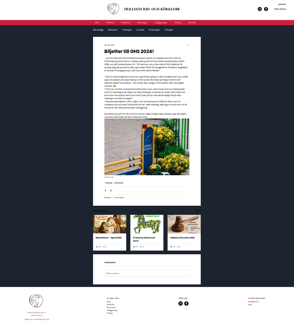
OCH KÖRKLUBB (165, 9)
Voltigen (169, 30)
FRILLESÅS (133, 9)
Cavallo (140, 30)
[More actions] (188, 45)
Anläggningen (112, 310)
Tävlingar (127, 30)
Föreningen (154, 30)
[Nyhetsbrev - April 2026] (109, 224)
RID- (147, 9)
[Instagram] (260, 9)
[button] (127, 22)
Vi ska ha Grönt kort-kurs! (144, 239)
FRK (250, 305)
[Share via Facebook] (105, 190)
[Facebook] (266, 9)
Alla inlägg (98, 30)
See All (198, 210)
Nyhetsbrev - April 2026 (108, 237)
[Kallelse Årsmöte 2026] (184, 224)
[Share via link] (111, 190)
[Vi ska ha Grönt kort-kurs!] (147, 224)
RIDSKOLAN (253, 302)
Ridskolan (113, 30)
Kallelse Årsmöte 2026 (182, 237)
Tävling (110, 313)
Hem (109, 301)
